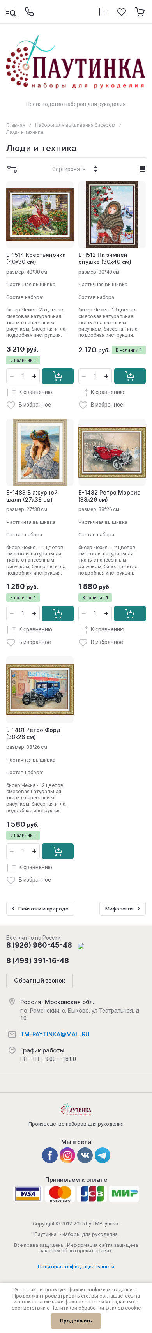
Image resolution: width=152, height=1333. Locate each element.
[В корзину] (58, 376)
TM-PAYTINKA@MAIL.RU (55, 1034)
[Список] (142, 169)
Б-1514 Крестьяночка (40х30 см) (36, 258)
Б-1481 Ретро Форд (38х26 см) (33, 733)
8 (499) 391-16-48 (37, 960)
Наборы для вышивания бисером (75, 125)
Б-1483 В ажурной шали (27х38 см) (32, 496)
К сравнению (35, 392)
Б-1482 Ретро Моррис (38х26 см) (109, 496)
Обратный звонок (39, 980)
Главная (15, 125)
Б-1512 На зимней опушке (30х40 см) (104, 258)
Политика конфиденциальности (76, 1266)
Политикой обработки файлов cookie (96, 1308)
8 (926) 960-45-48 (39, 945)
